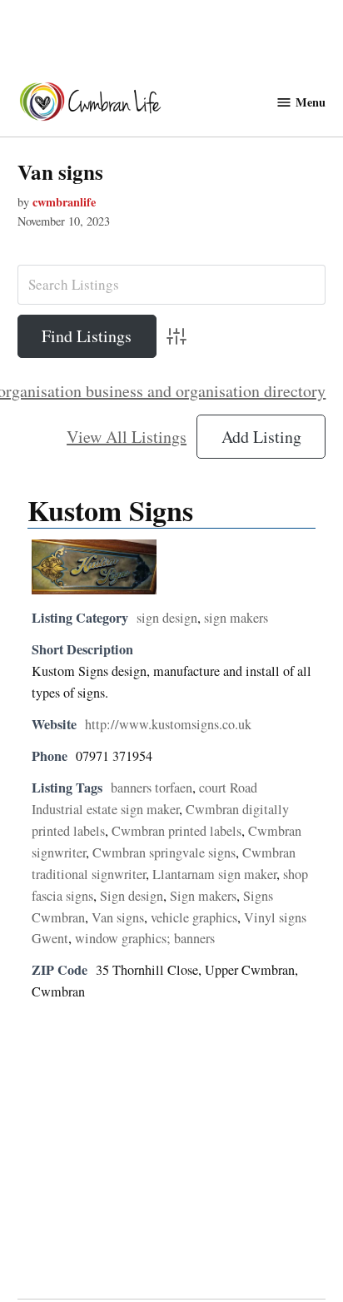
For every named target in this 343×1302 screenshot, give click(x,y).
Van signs (60, 172)
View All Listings (126, 436)
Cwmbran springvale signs (164, 852)
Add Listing (261, 436)
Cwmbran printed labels (176, 831)
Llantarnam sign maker (214, 874)
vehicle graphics (194, 917)
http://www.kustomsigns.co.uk (168, 724)
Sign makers (203, 896)
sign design (167, 618)
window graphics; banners (145, 938)
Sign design (131, 896)
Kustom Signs (110, 510)
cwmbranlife (64, 202)
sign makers (236, 618)
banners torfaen (151, 787)
